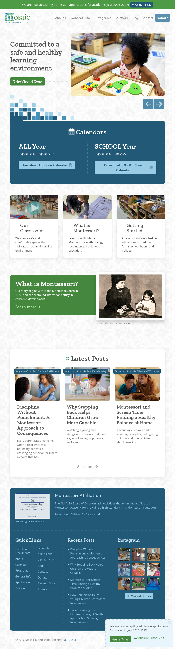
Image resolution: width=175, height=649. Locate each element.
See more (85, 466)
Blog (135, 18)
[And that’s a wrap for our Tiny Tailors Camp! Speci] (153, 554)
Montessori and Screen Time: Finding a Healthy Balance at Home (85, 584)
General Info (80, 18)
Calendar (121, 18)
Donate (162, 18)
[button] (159, 104)
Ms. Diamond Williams (46, 371)
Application (22, 582)
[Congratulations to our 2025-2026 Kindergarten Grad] (138, 583)
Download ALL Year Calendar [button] (44, 165)
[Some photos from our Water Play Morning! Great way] (124, 569)
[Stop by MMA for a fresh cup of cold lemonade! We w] (124, 554)
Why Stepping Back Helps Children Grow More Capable (86, 569)
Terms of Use (46, 583)
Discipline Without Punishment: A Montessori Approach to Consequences (87, 553)
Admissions (45, 554)
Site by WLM (69, 639)
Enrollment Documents (22, 551)
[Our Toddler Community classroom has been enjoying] (153, 569)
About (59, 18)
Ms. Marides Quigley (95, 371)
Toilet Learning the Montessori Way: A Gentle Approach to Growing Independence (86, 616)
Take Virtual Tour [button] (27, 81)
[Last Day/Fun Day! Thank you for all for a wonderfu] (153, 583)
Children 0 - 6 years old (85, 514)
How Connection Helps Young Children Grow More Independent (87, 599)
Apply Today (142, 5)
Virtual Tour (45, 560)
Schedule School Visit (150, 638)
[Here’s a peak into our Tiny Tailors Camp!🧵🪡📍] (124, 583)
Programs (103, 18)
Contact (147, 18)
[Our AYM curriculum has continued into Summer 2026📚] (138, 569)
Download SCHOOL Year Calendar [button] (123, 167)
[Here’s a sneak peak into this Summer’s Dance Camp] (138, 554)
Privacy (42, 589)
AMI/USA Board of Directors (78, 503)
